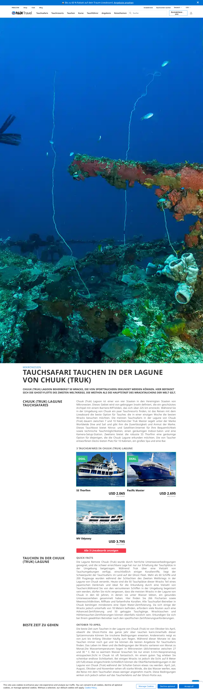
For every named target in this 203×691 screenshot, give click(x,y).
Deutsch (177, 7)
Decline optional (167, 686)
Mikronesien (32, 367)
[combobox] (147, 13)
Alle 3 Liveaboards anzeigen (101, 550)
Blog (41, 7)
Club (33, 7)
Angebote (106, 13)
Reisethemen (120, 13)
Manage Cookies (146, 686)
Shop (25, 7)
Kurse (81, 13)
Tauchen (71, 13)
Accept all (188, 686)
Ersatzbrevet (148, 7)
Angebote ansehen (124, 2)
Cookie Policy (91, 687)
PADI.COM (15, 7)
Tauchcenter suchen (163, 7)
